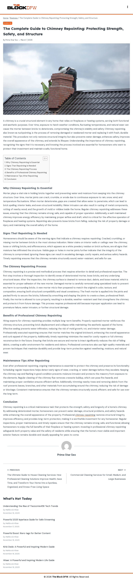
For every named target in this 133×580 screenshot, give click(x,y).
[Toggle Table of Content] (44, 158)
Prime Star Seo (12, 40)
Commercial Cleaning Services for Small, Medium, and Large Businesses (98, 474)
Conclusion (11, 179)
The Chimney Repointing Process (21, 169)
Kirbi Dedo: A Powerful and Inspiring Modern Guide (29, 546)
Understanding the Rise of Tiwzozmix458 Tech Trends (30, 506)
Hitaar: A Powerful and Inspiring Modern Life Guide (28, 560)
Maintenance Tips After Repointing (22, 176)
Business (8, 23)
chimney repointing (85, 414)
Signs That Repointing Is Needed (21, 165)
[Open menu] (127, 7)
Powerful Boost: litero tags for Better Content (27, 533)
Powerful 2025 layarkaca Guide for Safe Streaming (29, 519)
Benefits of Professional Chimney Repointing (27, 172)
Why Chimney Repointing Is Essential (22, 162)
